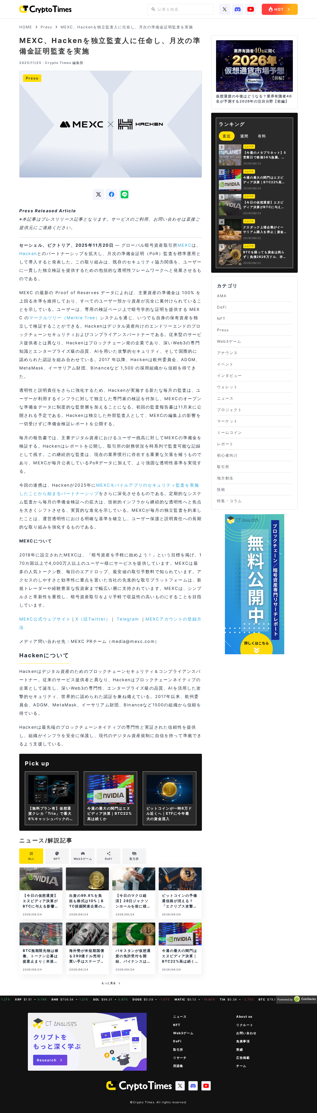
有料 (262, 136)
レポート (225, 444)
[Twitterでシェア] (98, 194)
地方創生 (225, 478)
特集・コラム (229, 500)
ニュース (225, 398)
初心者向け (227, 455)
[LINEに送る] (124, 194)
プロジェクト (229, 409)
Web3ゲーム (229, 341)
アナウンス (227, 352)
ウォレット (227, 387)
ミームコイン (229, 432)
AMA (222, 295)
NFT (221, 318)
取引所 (223, 466)
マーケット (227, 421)
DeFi (222, 307)
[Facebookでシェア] (111, 194)
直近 (227, 136)
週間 (244, 136)
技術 (221, 489)
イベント (225, 364)
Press (46, 27)
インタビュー (229, 375)
